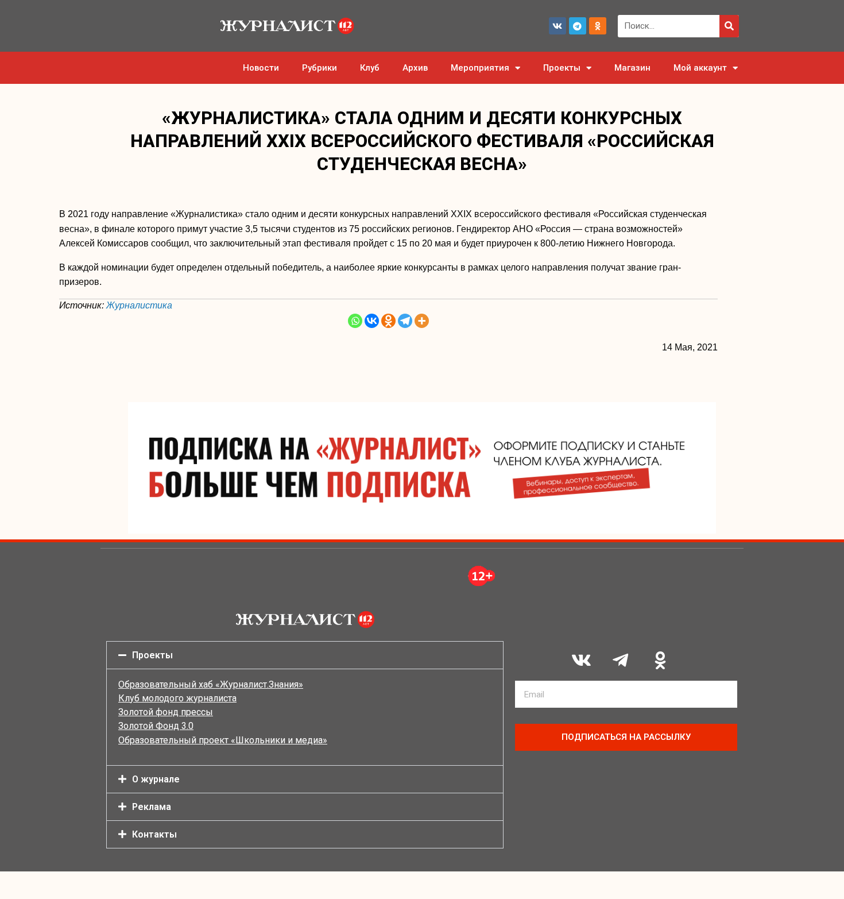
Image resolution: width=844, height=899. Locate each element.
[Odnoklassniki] (597, 25)
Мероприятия (480, 68)
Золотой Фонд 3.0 (155, 725)
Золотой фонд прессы (165, 712)
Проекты (561, 68)
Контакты (154, 834)
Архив (415, 68)
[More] (422, 321)
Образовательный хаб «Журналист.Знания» (210, 684)
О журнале (156, 779)
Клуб (370, 68)
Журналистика (139, 305)
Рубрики (319, 68)
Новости (261, 68)
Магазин (632, 68)
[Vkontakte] (372, 321)
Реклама (151, 806)
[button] (305, 655)
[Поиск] (729, 26)
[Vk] (557, 25)
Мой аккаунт (700, 68)
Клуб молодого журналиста (177, 698)
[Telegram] (577, 25)
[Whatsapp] (355, 321)
